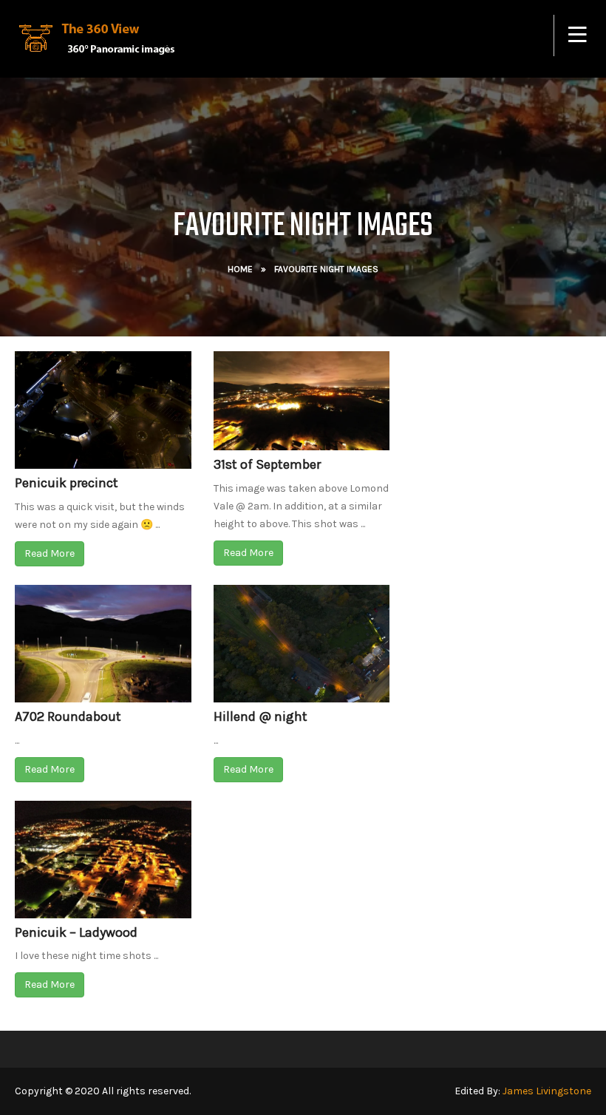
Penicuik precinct (66, 483)
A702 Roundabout (68, 716)
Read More (49, 553)
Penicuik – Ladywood (76, 932)
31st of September (267, 464)
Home (240, 269)
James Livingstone (547, 1091)
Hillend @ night (260, 716)
